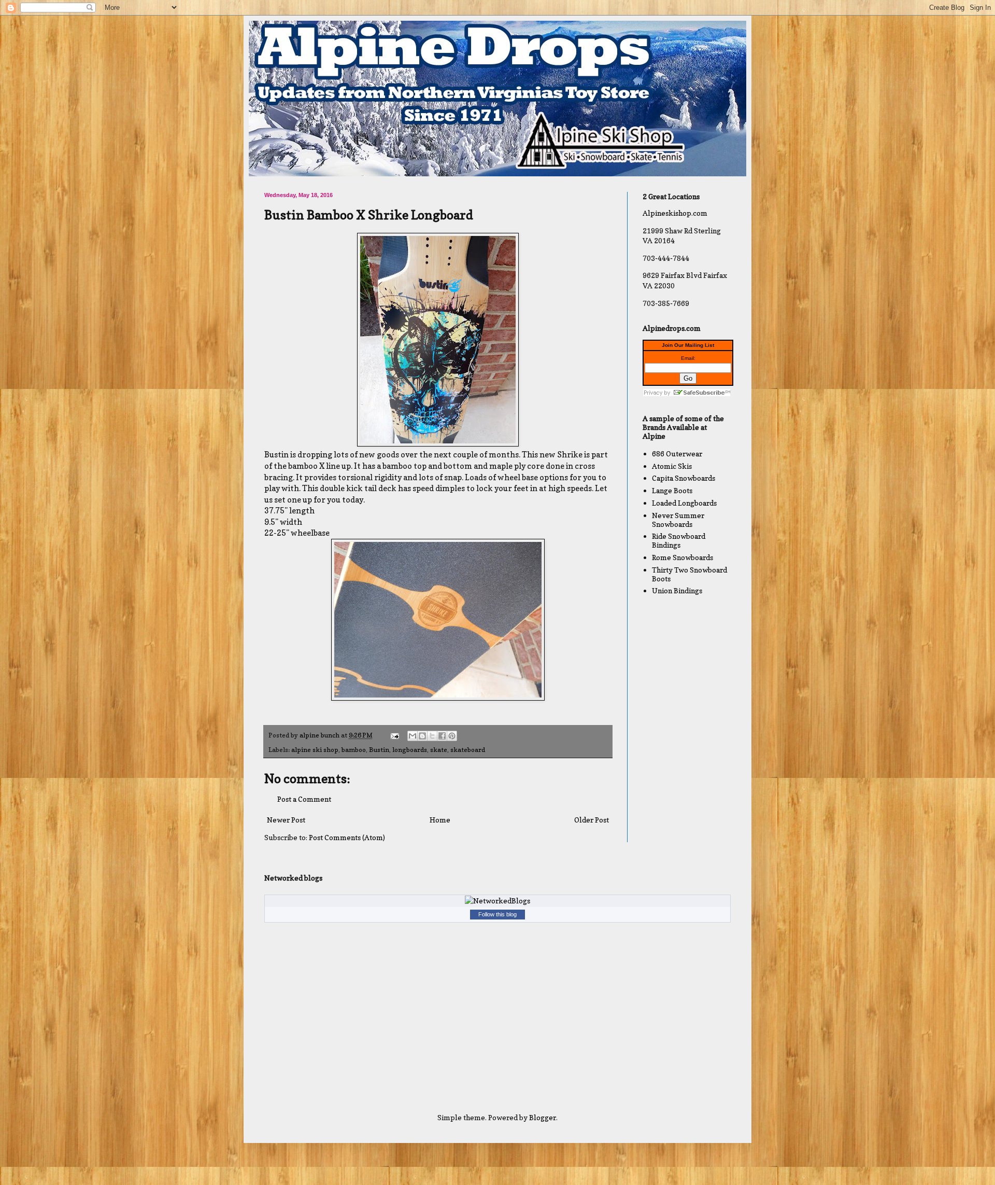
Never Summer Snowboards (678, 519)
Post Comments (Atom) (347, 837)
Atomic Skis (672, 466)
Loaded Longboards (684, 502)
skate (438, 750)
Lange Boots (672, 490)
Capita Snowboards (683, 477)
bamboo (354, 750)
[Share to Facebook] (442, 736)
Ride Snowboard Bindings (678, 540)
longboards (409, 750)
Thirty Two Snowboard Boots (689, 574)
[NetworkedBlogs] (497, 900)
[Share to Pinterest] (452, 736)
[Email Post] (394, 735)
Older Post (591, 819)
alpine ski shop (314, 750)
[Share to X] (432, 736)
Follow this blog (497, 914)
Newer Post (286, 819)
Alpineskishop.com (675, 212)
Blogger (542, 1117)
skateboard (467, 750)
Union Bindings (677, 590)
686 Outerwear (677, 453)
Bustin (379, 750)
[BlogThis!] (422, 736)
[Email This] (412, 736)
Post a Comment (304, 798)
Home (440, 819)
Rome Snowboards (682, 557)
